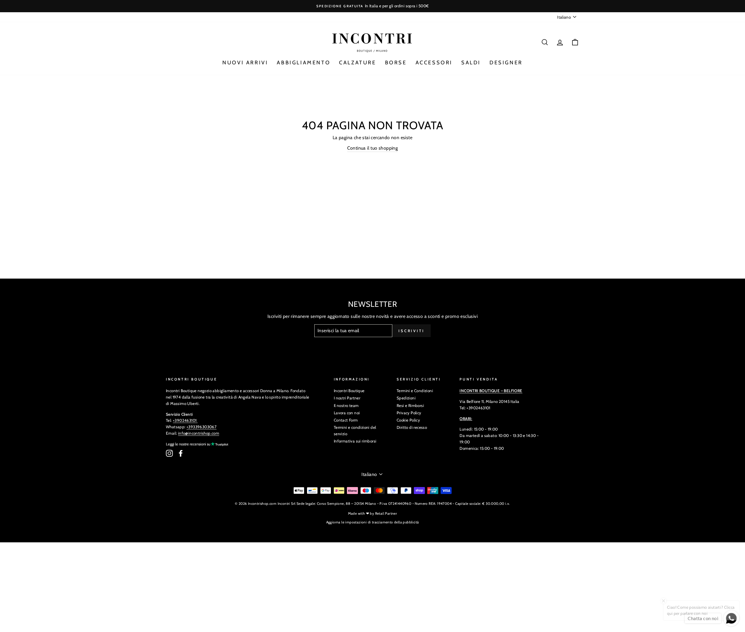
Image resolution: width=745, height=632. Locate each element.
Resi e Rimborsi (410, 405)
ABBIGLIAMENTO (303, 62)
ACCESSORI (434, 62)
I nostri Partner (347, 398)
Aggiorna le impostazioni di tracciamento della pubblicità (372, 522)
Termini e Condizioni (415, 390)
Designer (506, 62)
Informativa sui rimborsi (355, 441)
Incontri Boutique (349, 390)
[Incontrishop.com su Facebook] (180, 453)
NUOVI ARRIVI (245, 62)
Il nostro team (346, 405)
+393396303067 (202, 426)
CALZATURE (357, 62)
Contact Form (346, 420)
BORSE (396, 62)
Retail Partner (386, 513)
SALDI (471, 62)
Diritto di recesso (412, 427)
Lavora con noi (347, 412)
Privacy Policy (409, 412)
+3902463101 (184, 420)
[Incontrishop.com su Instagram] (169, 453)
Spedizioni (406, 398)
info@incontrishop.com (198, 433)
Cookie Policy (408, 420)
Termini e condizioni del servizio (355, 430)
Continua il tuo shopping (372, 148)
